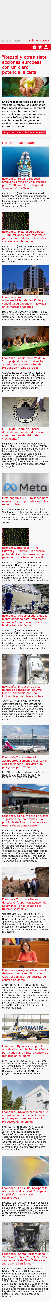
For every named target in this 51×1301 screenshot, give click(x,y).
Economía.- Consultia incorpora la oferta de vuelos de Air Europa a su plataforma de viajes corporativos (24, 1192)
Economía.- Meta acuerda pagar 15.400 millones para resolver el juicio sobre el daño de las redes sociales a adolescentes (24, 236)
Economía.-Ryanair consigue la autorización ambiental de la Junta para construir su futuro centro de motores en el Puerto (25, 1050)
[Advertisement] (25, 25)
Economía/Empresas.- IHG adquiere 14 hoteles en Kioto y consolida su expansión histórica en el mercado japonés (24, 301)
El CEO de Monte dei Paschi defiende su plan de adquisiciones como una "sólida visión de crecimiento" (25, 433)
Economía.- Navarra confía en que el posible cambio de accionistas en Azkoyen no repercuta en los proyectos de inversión (25, 1116)
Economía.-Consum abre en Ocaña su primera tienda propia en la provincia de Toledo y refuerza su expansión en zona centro (25, 820)
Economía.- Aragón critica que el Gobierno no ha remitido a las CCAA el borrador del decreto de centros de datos (24, 975)
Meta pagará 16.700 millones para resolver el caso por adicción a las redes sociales (25, 501)
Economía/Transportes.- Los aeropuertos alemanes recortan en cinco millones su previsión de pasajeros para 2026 (25, 762)
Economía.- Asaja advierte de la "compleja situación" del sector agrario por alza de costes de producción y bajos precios (23, 362)
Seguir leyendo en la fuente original (24, 132)
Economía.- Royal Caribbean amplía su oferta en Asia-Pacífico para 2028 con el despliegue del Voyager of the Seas (24, 183)
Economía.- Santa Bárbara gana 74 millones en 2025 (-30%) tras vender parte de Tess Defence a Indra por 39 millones (24, 1258)
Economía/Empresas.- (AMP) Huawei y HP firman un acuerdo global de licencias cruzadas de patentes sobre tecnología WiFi (23, 552)
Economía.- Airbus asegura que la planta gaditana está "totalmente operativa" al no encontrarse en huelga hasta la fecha (24, 620)
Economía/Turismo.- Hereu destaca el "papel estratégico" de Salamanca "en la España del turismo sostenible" (24, 904)
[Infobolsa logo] (10, 40)
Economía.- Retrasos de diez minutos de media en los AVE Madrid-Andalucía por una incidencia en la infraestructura (22, 691)
